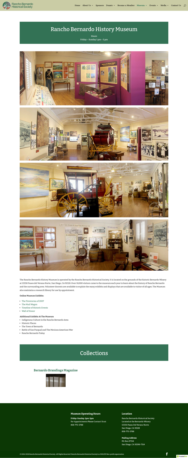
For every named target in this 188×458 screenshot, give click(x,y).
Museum (141, 5)
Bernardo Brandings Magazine (56, 370)
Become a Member (126, 5)
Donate (109, 5)
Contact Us (176, 5)
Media (163, 5)
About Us (86, 5)
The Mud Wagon (29, 304)
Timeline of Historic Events (35, 308)
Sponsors (100, 5)
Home (77, 5)
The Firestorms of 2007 (33, 301)
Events (153, 5)
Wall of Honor (28, 311)
